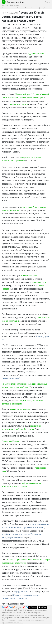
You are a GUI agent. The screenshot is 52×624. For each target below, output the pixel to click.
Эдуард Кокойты (36, 53)
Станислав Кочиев (10, 441)
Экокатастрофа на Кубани (39, 8)
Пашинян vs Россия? (23, 8)
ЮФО (18, 5)
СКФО (3, 5)
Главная (47, 2)
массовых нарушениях (20, 409)
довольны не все (40, 282)
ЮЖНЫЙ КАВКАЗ (11, 5)
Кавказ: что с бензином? (9, 8)
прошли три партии (18, 104)
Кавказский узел (23, 94)
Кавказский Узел (16, 1)
